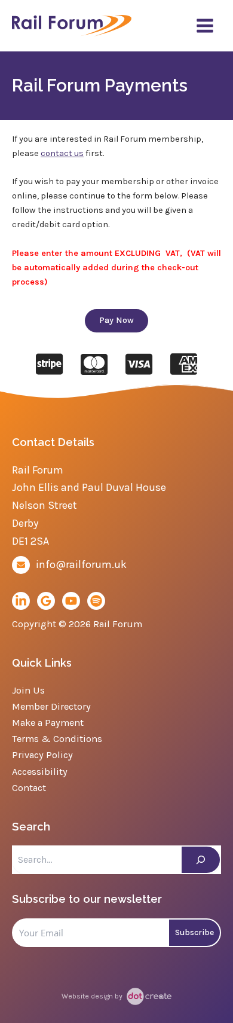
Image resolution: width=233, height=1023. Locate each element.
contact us (62, 153)
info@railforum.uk (81, 564)
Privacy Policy (42, 755)
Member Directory (51, 706)
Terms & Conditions (57, 738)
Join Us (28, 690)
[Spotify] (96, 601)
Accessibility (40, 771)
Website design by (93, 996)
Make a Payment (48, 722)
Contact (29, 787)
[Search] (200, 859)
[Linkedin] (21, 601)
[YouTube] (71, 601)
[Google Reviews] (46, 601)
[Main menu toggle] (205, 26)
